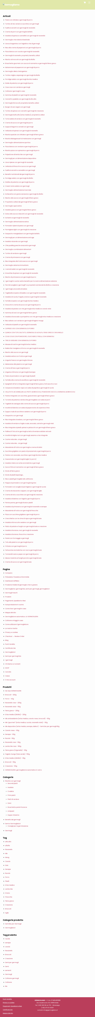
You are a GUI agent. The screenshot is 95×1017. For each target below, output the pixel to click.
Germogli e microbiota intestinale (17, 40)
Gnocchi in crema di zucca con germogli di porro (23, 305)
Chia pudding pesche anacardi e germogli (20, 245)
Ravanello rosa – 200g (13, 703)
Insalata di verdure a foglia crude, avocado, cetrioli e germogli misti (29, 423)
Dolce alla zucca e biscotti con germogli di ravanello (24, 214)
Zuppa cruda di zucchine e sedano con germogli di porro (25, 412)
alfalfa (7, 845)
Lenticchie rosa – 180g (13, 746)
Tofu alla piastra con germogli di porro (19, 542)
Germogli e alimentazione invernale (18, 190)
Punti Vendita (10, 644)
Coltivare (8, 982)
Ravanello (8, 849)
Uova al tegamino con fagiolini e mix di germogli (22, 44)
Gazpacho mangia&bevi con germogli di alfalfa (22, 234)
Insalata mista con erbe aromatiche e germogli (22, 463)
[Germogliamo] (11, 4)
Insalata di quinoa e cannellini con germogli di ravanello (25, 36)
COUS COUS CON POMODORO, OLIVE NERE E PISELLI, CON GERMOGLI (29, 336)
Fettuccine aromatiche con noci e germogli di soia (23, 550)
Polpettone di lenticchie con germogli (19, 154)
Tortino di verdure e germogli (15, 253)
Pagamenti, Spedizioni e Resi (15, 601)
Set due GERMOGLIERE (13, 691)
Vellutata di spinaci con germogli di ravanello (21, 131)
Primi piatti (11, 795)
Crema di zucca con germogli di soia (18, 562)
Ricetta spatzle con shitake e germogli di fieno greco (24, 135)
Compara (8, 573)
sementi (8, 970)
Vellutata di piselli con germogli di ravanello (21, 325)
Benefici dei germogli (12, 820)
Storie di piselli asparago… (14, 475)
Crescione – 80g (11, 766)
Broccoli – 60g (10, 762)
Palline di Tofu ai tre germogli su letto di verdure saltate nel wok (28, 431)
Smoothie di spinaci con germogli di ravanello (21, 273)
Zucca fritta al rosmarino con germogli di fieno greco (24, 467)
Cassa (7, 676)
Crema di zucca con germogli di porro (19, 123)
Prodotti (8, 597)
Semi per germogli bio (13, 656)
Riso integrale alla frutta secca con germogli (21, 261)
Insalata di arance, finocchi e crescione (19, 534)
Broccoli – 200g (10, 695)
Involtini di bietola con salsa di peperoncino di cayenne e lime (27, 408)
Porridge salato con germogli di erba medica (21, 79)
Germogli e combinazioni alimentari (18, 249)
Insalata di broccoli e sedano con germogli (20, 522)
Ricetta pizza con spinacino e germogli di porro (22, 150)
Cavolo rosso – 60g (12, 730)
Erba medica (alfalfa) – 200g (15, 714)
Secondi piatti (13, 783)
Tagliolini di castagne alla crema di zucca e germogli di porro (27, 404)
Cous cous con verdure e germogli (17, 87)
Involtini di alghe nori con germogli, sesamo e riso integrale (26, 435)
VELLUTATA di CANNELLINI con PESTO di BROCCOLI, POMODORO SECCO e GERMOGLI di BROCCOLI (40, 392)
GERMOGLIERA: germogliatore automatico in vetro (23, 770)
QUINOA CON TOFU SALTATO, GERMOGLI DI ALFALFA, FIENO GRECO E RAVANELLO (34, 332)
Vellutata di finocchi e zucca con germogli (20, 166)
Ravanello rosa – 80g (12, 742)
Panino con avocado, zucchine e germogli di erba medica (26, 455)
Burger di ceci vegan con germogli (17, 107)
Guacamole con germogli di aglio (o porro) (20, 459)
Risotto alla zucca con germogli (16, 352)
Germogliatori (10, 652)
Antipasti (11, 811)
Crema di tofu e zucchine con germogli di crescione (24, 495)
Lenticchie (9, 889)
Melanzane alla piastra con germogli (18, 364)
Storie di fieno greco (12, 471)
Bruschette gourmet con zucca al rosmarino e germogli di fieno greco (30, 63)
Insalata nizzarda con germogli (16, 241)
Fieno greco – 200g (12, 711)
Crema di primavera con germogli (17, 257)
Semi (7, 966)
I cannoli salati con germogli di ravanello (19, 269)
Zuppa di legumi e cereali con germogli (19, 127)
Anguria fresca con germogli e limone (18, 360)
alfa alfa (8, 842)
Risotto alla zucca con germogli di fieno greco (21, 198)
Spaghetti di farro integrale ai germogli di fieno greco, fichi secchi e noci (31, 384)
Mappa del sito (10, 612)
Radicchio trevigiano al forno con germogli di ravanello (25, 348)
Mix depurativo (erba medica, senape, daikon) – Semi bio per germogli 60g (32, 726)
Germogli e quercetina (13, 206)
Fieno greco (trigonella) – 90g (16, 750)
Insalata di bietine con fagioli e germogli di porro (22, 499)
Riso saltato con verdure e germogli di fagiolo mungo (24, 321)
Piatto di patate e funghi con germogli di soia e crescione (25, 526)
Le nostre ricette (11, 628)
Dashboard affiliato (12, 581)
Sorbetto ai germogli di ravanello (17, 218)
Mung (7, 857)
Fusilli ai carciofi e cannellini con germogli (20, 170)
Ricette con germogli (13, 781)
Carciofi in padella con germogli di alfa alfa (20, 99)
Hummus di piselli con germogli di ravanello (20, 95)
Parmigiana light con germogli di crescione (20, 230)
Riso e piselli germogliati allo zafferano (19, 479)
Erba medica (9, 885)
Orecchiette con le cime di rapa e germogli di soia (23, 518)
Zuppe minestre (13, 815)
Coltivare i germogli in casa (15, 91)
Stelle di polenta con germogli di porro (19, 83)
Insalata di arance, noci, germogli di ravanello (21, 530)
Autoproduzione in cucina (14, 605)
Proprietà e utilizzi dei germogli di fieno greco (21, 202)
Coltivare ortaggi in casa (14, 620)
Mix (6, 853)
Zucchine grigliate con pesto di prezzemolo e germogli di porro (28, 451)
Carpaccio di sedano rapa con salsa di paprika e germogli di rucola (29, 388)
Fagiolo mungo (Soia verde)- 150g (17, 754)
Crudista (11, 791)
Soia (6, 865)
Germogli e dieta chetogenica (16, 71)
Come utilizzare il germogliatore (16, 624)
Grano (7, 893)
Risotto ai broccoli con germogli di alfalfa (20, 59)
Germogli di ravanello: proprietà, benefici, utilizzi (22, 55)
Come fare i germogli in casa (15, 609)
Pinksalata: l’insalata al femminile (17, 577)
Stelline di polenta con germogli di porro (19, 182)
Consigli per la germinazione (18, 826)
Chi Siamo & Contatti (12, 664)
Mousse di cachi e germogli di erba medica (20, 344)
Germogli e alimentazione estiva (17, 222)
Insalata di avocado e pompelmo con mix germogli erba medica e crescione (33, 317)
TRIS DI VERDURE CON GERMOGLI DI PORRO (20, 340)
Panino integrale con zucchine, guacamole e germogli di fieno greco (29, 396)
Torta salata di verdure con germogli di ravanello (23, 119)
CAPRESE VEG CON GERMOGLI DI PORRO (19, 328)
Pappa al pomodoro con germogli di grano (20, 483)
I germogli (8, 660)
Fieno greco (9, 901)
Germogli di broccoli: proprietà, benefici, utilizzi (22, 103)
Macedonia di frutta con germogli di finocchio (21, 510)
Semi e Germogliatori (13, 824)
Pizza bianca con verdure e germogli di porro (21, 146)
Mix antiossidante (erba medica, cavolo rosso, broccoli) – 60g (27, 718)
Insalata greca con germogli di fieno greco (20, 210)
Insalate (10, 787)
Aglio (7, 913)
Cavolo (7, 861)
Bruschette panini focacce (17, 807)
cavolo (7, 947)
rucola (7, 939)
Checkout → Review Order (14, 636)
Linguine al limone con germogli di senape (20, 372)
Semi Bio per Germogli (13, 924)
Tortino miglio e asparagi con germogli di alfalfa (22, 75)
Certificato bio (10, 648)
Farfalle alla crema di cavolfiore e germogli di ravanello (25, 380)
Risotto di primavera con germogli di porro (20, 277)
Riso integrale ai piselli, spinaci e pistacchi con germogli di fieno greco (30, 427)
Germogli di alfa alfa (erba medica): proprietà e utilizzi (25, 115)
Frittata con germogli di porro (16, 546)
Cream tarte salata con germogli (17, 186)
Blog (6, 640)
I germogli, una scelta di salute (16, 289)
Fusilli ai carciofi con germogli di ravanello (20, 28)
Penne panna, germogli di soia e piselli (19, 503)
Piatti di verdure (13, 799)
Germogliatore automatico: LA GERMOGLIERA (21, 616)
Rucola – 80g (10, 738)
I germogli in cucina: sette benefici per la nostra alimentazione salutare (31, 281)
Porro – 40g (9, 699)
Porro (7, 877)
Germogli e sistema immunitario (16, 265)
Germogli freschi (11, 593)
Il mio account (10, 680)
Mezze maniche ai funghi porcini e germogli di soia (23, 558)
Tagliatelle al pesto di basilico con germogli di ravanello (25, 293)
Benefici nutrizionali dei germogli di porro (20, 174)
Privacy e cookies (11, 632)
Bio (6, 986)
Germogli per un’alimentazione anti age (19, 237)
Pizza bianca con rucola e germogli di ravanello (22, 51)
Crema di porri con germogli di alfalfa (18, 32)
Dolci (9, 803)
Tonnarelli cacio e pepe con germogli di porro (22, 554)
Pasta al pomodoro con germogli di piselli (20, 376)
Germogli (8, 831)
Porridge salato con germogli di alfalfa (19, 178)
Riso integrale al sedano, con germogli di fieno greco (24, 420)
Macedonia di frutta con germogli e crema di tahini (23, 447)
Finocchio (8, 897)
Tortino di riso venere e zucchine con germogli (22, 24)
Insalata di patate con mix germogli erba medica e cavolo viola (28, 309)
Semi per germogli (12, 962)
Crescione (9, 905)
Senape (8, 869)
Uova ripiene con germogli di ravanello (19, 162)
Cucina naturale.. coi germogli (16, 439)
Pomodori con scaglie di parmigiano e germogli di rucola (25, 487)
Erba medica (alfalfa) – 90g (15, 758)
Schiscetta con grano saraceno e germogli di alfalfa (24, 194)
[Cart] (85, 2)
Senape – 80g (10, 734)
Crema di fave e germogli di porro (17, 368)
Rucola (7, 873)
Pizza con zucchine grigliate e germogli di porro (22, 514)
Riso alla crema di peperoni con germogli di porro (23, 48)
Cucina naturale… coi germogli (16, 443)
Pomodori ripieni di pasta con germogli (19, 226)
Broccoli (8, 909)
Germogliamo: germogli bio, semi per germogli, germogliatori (27, 589)
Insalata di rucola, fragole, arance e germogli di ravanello (25, 297)
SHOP (7, 668)
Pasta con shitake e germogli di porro (18, 20)
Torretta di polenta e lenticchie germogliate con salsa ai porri (27, 400)
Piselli (7, 881)
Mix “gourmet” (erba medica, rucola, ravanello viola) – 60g (26, 722)
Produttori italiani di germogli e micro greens (21, 585)
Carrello (8, 672)
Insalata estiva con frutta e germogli (18, 356)
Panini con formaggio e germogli (17, 538)
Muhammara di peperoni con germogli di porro (22, 67)
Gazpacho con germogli (14, 415)
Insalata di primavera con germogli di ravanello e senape (26, 507)
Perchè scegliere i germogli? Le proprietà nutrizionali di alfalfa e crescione (32, 285)
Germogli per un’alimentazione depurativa (20, 158)
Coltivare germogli (12, 978)
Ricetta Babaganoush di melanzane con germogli (23, 139)
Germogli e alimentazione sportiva (17, 142)
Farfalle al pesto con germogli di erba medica (21, 301)
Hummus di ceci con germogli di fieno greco (21, 313)
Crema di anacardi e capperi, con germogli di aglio (23, 491)
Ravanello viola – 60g (13, 707)
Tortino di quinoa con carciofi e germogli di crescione (24, 111)
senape (8, 943)
